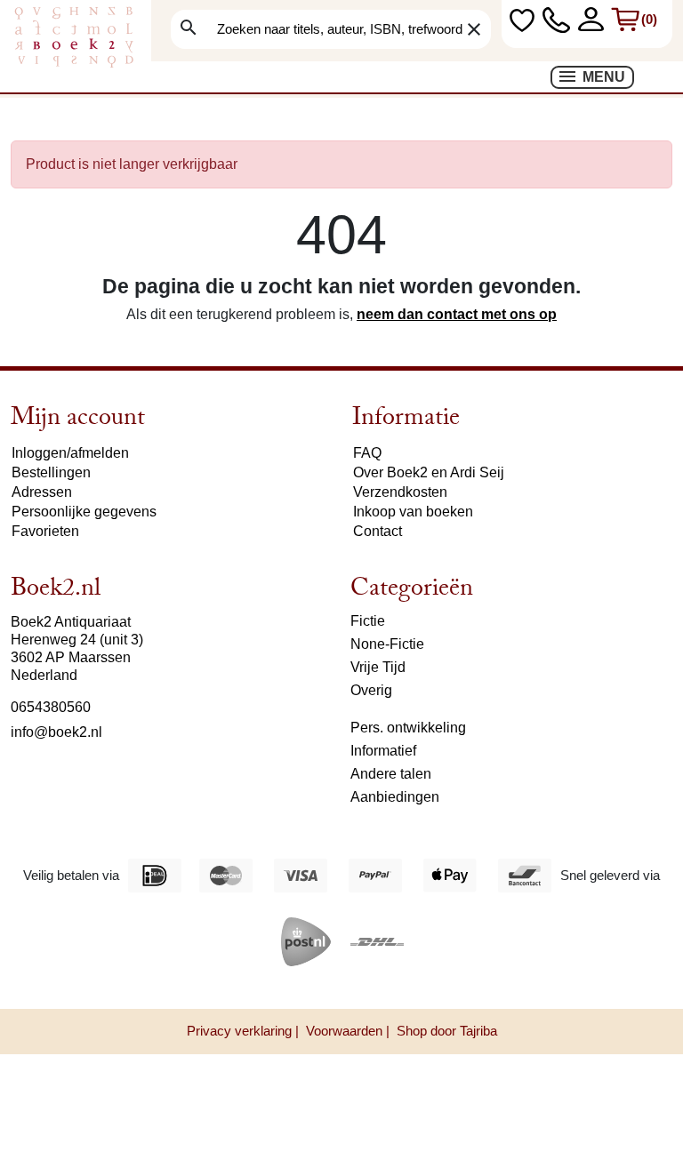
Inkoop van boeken (413, 511)
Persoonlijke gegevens (84, 511)
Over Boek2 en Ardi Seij (428, 472)
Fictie (367, 620)
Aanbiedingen (394, 796)
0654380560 (51, 707)
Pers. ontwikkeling (408, 727)
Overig (371, 690)
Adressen (42, 492)
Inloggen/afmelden (70, 452)
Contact (377, 531)
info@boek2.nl (56, 732)
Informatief (383, 750)
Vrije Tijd (378, 667)
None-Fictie (387, 644)
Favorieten (45, 531)
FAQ (367, 452)
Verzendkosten (400, 492)
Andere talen (390, 773)
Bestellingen (51, 472)
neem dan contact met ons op (457, 314)
